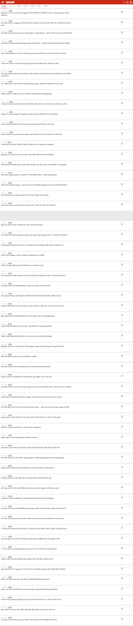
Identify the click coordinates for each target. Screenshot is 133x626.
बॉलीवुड (32, 6)
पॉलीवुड (19, 6)
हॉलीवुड (39, 6)
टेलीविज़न (45, 6)
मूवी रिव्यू (25, 6)
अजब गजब (11, 6)
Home (4, 6)
